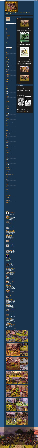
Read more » (18, 110)
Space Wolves (7, 172)
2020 (7, 29)
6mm (6, 52)
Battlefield (7, 61)
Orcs (6, 145)
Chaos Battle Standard (8, 74)
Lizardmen (7, 125)
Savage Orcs (7, 157)
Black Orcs (7, 62)
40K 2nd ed (7, 51)
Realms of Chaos (8, 290)
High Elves (7, 113)
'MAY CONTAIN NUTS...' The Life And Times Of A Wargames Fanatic (10, 299)
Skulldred (7, 162)
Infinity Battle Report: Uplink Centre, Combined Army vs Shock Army (12, 231)
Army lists (7, 57)
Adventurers (7, 54)
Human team (7, 116)
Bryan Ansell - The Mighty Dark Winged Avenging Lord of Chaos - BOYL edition (12, 222)
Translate (10, 48)
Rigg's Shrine (7, 154)
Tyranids (7, 184)
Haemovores (7, 110)
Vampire (6, 186)
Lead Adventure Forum (8, 200)
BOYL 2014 (7, 66)
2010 (7, 44)
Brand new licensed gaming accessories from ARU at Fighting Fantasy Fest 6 (12, 212)
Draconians (7, 89)
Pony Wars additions (10, 250)
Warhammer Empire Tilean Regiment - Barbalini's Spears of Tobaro (12, 324)
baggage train (7, 59)
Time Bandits (7, 177)
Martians (7, 130)
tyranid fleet (7, 183)
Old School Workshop (8, 295)
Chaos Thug (7, 78)
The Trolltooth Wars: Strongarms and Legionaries (22, 18)
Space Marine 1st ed (8, 169)
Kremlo (6, 123)
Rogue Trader (7, 155)
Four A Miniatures (7, 197)
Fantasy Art (7, 96)
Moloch (6, 135)
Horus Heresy (7, 115)
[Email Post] (27, 111)
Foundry (6, 98)
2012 (7, 42)
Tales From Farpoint (8, 258)
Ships (6, 159)
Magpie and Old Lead (8, 285)
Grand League (7, 108)
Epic (6, 93)
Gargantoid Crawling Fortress (9, 100)
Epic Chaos (7, 94)
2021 (7, 28)
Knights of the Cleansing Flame (9, 122)
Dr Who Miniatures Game (8, 199)
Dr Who (6, 88)
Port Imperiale (7, 280)
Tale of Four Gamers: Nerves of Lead (9, 174)
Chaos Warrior (7, 79)
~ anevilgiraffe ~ (8, 304)
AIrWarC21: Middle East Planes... (12, 272)
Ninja (6, 139)
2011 (7, 43)
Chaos (6, 73)
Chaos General (7, 76)
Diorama (7, 86)
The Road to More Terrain (11, 226)
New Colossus (7, 138)
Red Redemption (7, 152)
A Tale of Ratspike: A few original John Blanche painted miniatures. (12, 281)
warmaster (7, 189)
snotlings (7, 166)
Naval (6, 137)
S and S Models (7, 202)
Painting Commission (8, 150)
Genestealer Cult (7, 101)
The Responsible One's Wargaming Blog (10, 230)
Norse (6, 140)
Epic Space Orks (7, 95)
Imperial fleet (7, 118)
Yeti (6, 191)
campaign (7, 72)
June (7, 38)
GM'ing (6, 103)
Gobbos (6, 105)
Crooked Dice (7, 198)
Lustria (6, 128)
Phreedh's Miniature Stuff (8, 195)
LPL (6, 127)
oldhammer (7, 142)
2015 (7, 33)
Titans (6, 179)
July (7, 37)
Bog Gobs (7, 64)
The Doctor (7, 176)
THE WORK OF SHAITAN (8, 323)
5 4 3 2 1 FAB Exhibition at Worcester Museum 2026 (11, 263)
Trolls (6, 181)
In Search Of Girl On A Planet (11, 300)
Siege (6, 160)
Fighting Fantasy (8, 211)
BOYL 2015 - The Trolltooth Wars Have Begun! (22, 86)
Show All (15, 328)
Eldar (6, 91)
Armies (6, 56)
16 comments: (25, 111)
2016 (7, 32)
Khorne (6, 120)
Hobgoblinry (7, 254)
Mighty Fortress (7, 133)
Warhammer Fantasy (8, 188)
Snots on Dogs (7, 167)
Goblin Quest (7, 106)
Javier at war (7, 276)
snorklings (7, 164)
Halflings (7, 111)
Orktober (7, 147)
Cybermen (7, 81)
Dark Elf (6, 83)
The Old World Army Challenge (9, 318)
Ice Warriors (7, 117)
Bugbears (7, 71)
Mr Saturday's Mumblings (9, 235)
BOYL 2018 (7, 69)
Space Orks (7, 171)
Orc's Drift (7, 144)
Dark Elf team (7, 84)
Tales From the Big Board (8, 313)
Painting (6, 149)
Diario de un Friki (8, 216)
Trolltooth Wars (20, 83)
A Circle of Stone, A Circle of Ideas (12, 309)
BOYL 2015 (7, 67)
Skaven (6, 161)
